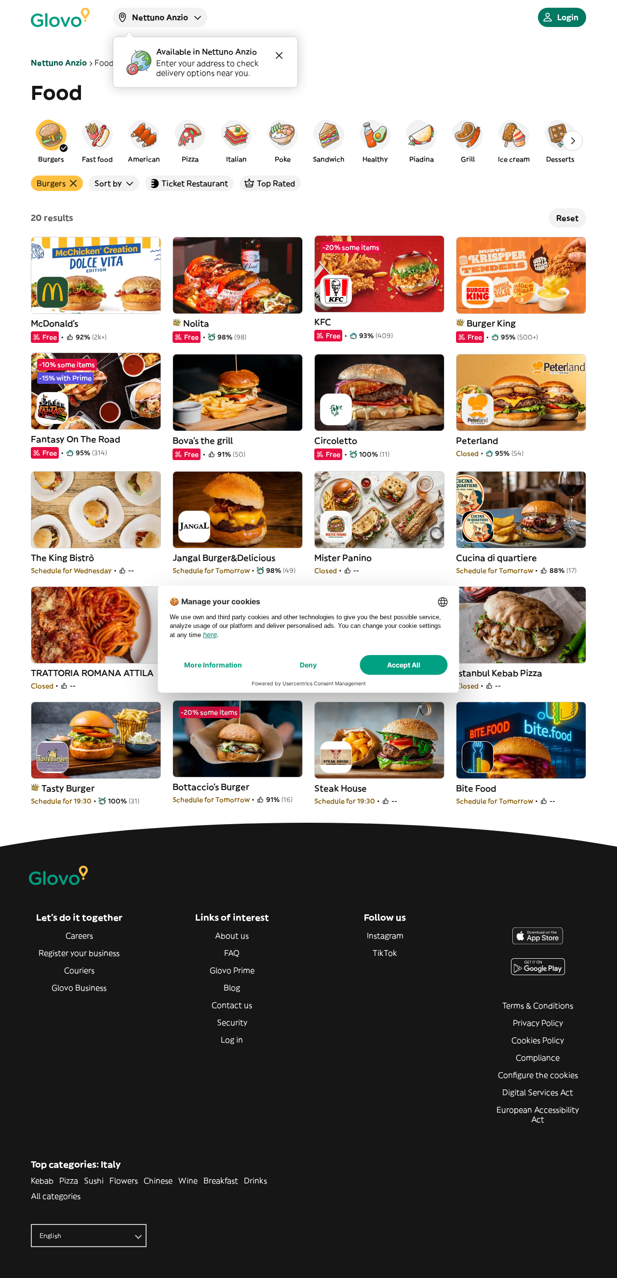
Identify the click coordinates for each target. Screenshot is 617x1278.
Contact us (232, 1005)
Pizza (68, 1180)
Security (232, 1022)
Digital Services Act (537, 1092)
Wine (188, 1180)
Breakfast (220, 1180)
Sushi (94, 1180)
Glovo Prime (232, 970)
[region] (308, 141)
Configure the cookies (538, 1075)
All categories (55, 1196)
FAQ (232, 953)
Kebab (42, 1180)
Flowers (123, 1180)
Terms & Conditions (537, 1005)
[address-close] (279, 55)
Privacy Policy (538, 1023)
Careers (79, 935)
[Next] (572, 140)
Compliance (538, 1057)
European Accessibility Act (537, 1114)
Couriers (79, 970)
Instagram (385, 935)
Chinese (158, 1180)
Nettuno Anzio (59, 63)
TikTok (385, 953)
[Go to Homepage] (60, 17)
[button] (51, 141)
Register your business (79, 953)
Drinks (255, 1180)
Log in (232, 1040)
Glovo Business (79, 987)
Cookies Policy (537, 1040)
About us (232, 935)
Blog (232, 987)
